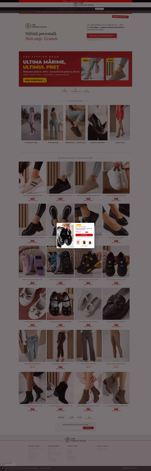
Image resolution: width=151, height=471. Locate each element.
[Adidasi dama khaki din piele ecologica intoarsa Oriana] (78, 242)
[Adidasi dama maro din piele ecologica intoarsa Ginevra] (90, 242)
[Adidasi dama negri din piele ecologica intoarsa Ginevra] (84, 242)
